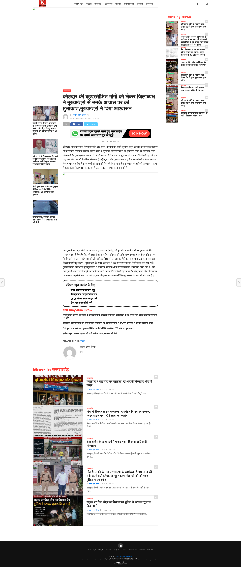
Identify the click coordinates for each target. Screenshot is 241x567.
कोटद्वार (89, 4)
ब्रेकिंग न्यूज (78, 4)
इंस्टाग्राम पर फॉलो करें (80, 302)
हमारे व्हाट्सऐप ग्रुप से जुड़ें (81, 290)
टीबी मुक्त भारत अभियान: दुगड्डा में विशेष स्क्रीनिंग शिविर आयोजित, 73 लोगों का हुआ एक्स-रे (45, 190)
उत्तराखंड (98, 4)
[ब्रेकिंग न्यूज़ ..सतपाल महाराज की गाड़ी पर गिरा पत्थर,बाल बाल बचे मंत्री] (45, 213)
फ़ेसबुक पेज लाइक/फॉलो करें (82, 294)
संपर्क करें (149, 4)
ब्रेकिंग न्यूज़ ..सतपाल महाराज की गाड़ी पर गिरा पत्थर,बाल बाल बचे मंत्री (45, 220)
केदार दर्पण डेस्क (79, 115)
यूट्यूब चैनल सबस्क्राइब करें (82, 298)
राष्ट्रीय (118, 4)
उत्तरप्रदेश (108, 4)
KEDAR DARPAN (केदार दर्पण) (123, 556)
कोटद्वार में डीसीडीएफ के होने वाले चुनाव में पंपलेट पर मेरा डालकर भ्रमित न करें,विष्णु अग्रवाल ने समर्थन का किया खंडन (45, 160)
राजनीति (140, 4)
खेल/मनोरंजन (129, 4)
